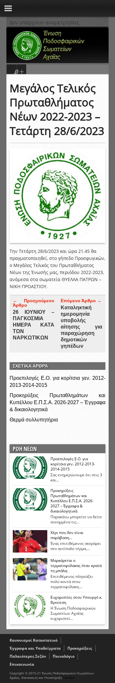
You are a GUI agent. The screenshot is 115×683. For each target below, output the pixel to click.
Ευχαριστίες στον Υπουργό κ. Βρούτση (76, 600)
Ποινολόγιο (63, 656)
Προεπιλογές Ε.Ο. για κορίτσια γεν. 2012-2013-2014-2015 (72, 464)
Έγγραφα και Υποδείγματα (35, 648)
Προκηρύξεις (79, 648)
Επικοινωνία (22, 664)
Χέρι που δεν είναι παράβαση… (66, 535)
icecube (69, 677)
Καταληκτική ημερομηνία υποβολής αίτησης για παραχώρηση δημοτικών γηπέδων (81, 327)
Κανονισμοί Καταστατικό (33, 640)
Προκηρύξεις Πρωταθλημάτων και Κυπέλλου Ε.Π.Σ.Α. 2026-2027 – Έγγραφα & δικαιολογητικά (57, 402)
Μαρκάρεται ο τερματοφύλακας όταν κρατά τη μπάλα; (76, 565)
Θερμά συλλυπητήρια (34, 419)
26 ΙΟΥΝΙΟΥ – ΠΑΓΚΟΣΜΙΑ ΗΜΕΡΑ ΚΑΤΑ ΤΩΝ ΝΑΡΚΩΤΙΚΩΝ (33, 324)
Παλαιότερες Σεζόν (28, 656)
